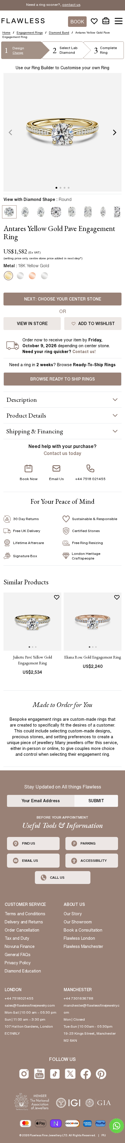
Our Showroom (78, 922)
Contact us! (84, 352)
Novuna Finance (20, 946)
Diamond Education (23, 971)
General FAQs (18, 955)
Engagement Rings (30, 32)
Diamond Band (59, 32)
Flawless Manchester (83, 946)
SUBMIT (96, 801)
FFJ (103, 1135)
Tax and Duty (17, 938)
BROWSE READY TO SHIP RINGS (62, 379)
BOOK (77, 21)
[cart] (106, 21)
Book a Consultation (83, 930)
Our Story (73, 914)
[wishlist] (94, 21)
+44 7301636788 (78, 998)
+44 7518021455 (19, 998)
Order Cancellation (22, 930)
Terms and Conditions (25, 914)
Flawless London (79, 938)
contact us (64, 4)
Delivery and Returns (24, 922)
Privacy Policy (18, 963)
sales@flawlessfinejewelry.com (30, 1005)
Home (6, 32)
